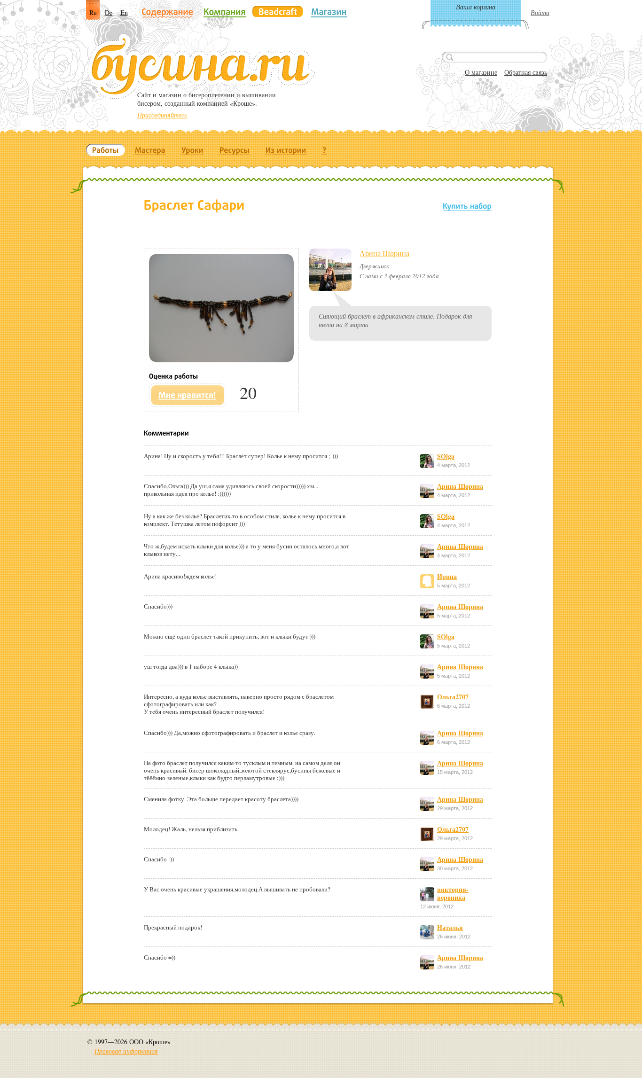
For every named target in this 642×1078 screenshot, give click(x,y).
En (124, 12)
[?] (324, 150)
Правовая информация (126, 1051)
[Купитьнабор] (467, 205)
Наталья (450, 927)
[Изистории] (286, 150)
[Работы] (105, 150)
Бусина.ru (201, 66)
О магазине (481, 72)
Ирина (447, 576)
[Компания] (225, 11)
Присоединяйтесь (162, 114)
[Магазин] (329, 11)
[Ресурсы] (234, 150)
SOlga (445, 456)
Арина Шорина (384, 253)
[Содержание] (167, 12)
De (108, 12)
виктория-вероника (453, 893)
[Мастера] (150, 150)
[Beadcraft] (277, 11)
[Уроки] (192, 150)
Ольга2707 (453, 697)
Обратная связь (525, 72)
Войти (540, 12)
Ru (93, 12)
